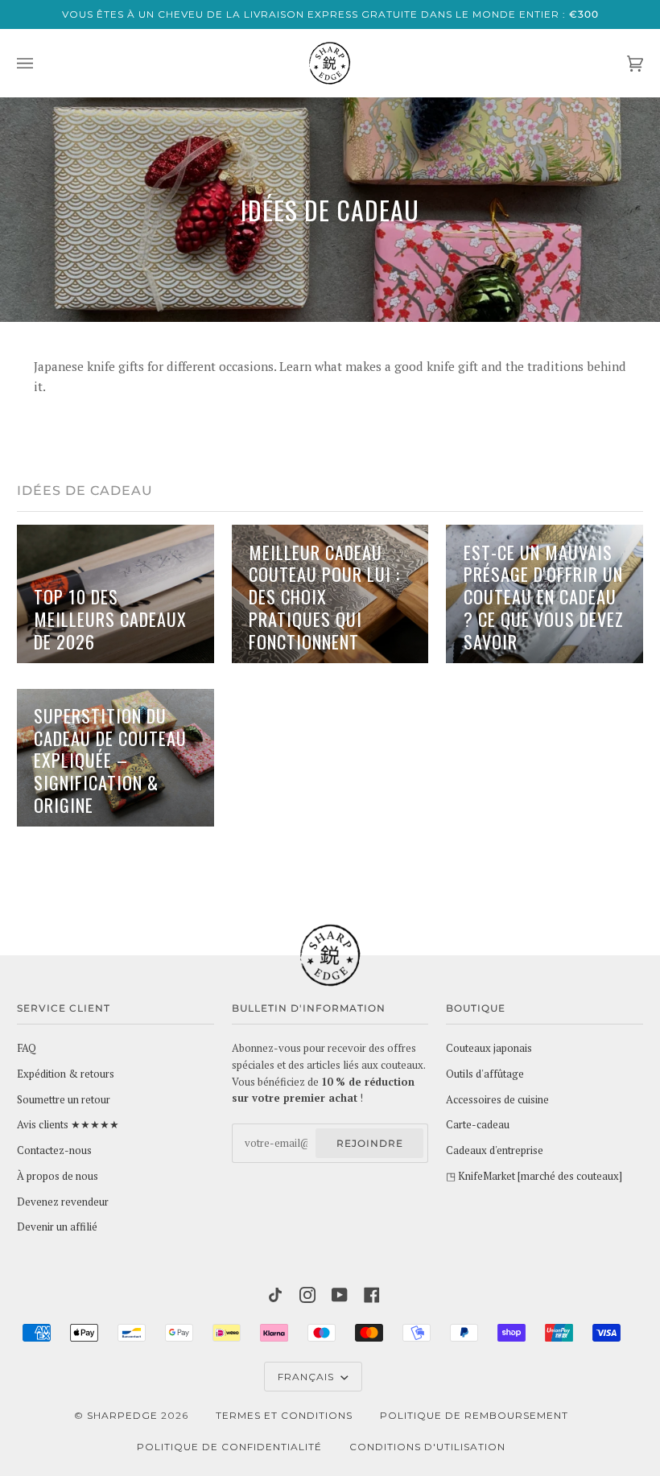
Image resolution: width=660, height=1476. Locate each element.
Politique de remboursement (474, 1415)
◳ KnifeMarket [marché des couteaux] (534, 1176)
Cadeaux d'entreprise (494, 1150)
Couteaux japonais (489, 1048)
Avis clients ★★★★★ (68, 1125)
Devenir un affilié (57, 1227)
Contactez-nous (54, 1150)
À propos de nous (57, 1176)
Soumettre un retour (63, 1100)
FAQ (26, 1048)
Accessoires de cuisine (497, 1100)
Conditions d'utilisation (427, 1447)
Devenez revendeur (63, 1202)
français (307, 1377)
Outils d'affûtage (485, 1074)
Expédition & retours (65, 1074)
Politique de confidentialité (229, 1447)
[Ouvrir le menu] (41, 63)
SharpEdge (122, 1415)
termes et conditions (284, 1415)
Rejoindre (369, 1143)
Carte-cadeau (477, 1125)
